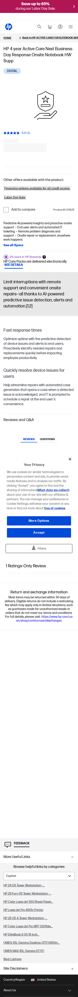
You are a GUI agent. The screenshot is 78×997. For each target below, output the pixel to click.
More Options (39, 521)
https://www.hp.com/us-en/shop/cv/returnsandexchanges (44, 618)
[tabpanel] (39, 913)
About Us (9, 990)
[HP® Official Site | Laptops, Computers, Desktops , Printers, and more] (8, 27)
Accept (38, 533)
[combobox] (39, 876)
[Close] (70, 459)
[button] (39, 420)
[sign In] (60, 27)
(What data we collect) (53, 490)
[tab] (29, 439)
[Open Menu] (70, 27)
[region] (39, 498)
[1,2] (29, 306)
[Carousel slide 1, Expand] (45, 105)
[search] (39, 27)
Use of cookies (54, 508)
